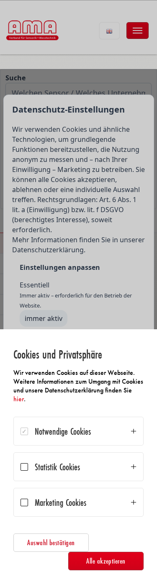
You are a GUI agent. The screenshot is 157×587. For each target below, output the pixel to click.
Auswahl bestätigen (51, 542)
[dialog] (78, 458)
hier (18, 399)
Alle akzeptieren (106, 561)
